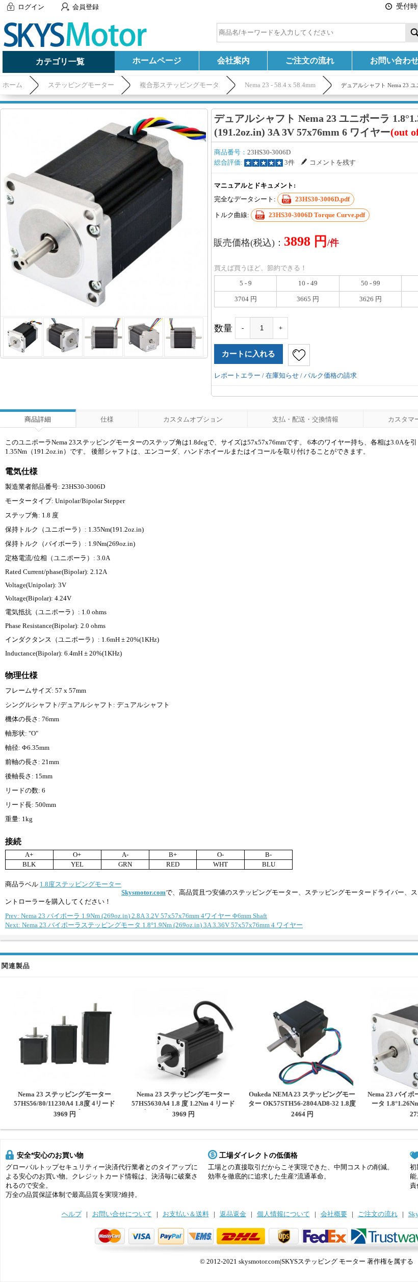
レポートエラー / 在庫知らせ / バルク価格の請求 (285, 375)
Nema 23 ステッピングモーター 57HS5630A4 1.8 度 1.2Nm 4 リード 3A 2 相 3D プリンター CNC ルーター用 (183, 1108)
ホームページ (157, 60)
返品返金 (233, 1214)
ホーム (12, 85)
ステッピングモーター (81, 85)
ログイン (31, 7)
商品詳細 (37, 419)
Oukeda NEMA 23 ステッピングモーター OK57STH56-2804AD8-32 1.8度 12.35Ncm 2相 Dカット (302, 1103)
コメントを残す (332, 162)
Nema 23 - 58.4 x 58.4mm (280, 85)
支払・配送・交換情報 (305, 419)
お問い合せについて (122, 1214)
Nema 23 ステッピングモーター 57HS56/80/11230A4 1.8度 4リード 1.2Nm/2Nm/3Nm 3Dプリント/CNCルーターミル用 (64, 1108)
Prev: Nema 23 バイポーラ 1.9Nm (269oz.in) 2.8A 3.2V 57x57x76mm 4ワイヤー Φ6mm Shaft (136, 916)
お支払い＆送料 (186, 1214)
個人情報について (283, 1214)
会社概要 (334, 1214)
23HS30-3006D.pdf (322, 199)
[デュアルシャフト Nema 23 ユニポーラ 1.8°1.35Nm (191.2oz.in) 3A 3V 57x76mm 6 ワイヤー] (104, 212)
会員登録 (85, 7)
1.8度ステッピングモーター (80, 884)
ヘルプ (72, 1214)
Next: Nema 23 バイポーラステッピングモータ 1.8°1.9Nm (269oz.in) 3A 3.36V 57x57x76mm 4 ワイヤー (154, 925)
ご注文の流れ (309, 60)
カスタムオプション (193, 419)
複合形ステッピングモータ (179, 85)
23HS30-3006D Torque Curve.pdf (317, 215)
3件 (289, 162)
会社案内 (233, 60)
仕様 (107, 419)
